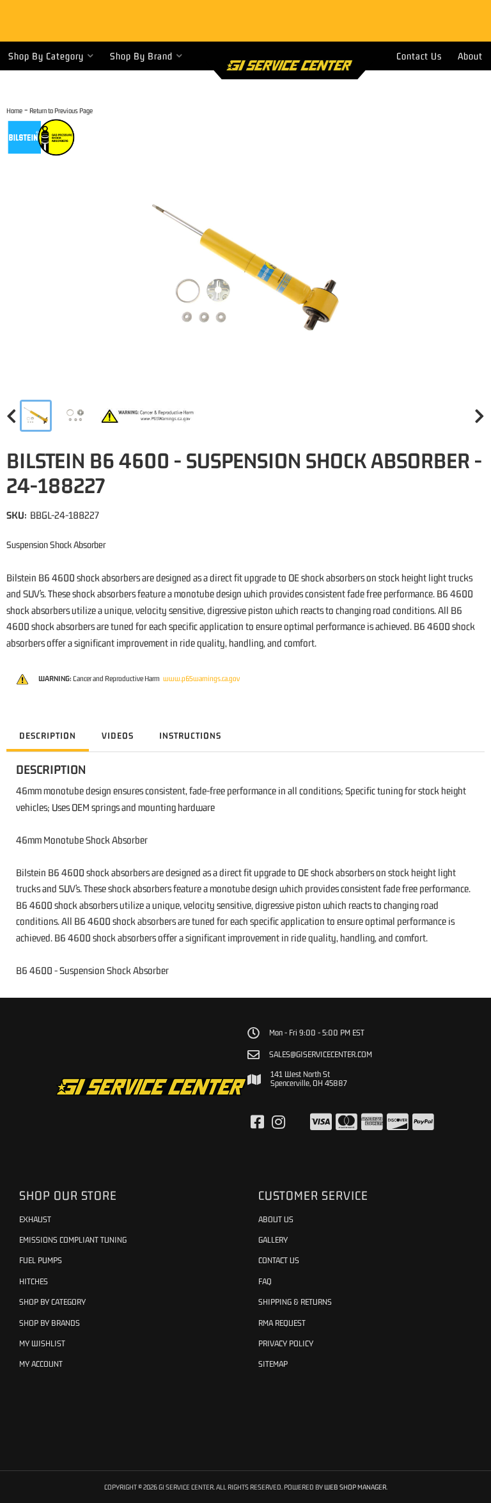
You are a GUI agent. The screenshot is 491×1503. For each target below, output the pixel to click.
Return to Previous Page (61, 110)
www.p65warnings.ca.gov (201, 678)
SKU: (16, 515)
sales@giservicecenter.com (320, 1054)
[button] (51, 56)
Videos (118, 735)
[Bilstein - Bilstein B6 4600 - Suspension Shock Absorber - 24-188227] (41, 136)
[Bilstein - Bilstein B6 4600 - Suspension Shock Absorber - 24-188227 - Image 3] (148, 416)
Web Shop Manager (355, 1487)
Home (14, 110)
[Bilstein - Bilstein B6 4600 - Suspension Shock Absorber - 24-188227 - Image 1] (36, 416)
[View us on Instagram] (278, 1122)
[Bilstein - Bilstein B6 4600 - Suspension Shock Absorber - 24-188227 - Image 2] (76, 416)
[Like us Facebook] (257, 1122)
